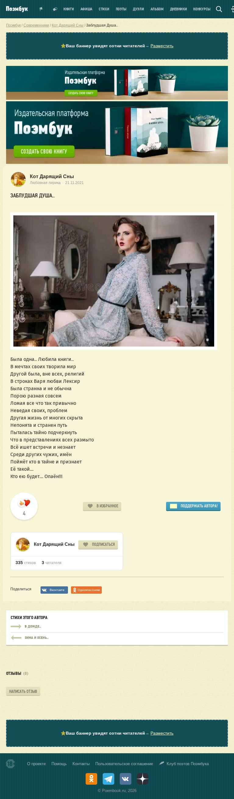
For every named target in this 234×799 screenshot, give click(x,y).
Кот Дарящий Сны (52, 176)
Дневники (178, 9)
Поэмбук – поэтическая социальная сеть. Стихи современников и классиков (17, 9)
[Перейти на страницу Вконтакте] (125, 779)
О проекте (36, 763)
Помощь (59, 763)
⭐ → (117, 45)
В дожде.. (117, 626)
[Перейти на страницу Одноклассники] (91, 779)
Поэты (121, 9)
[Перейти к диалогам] (55, 9)
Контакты (81, 763)
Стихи (104, 9)
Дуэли (138, 9)
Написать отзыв (23, 691)
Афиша (86, 9)
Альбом (157, 9)
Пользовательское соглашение (124, 763)
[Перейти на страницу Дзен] (142, 779)
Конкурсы (202, 9)
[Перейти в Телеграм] (108, 779)
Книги (68, 9)
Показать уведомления (41, 9)
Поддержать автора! (199, 506)
